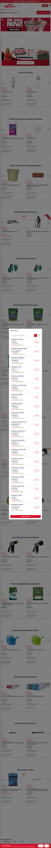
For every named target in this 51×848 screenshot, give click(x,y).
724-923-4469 (15, 490)
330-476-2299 (15, 508)
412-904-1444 (15, 453)
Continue (41, 845)
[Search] (35, 335)
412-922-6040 (15, 407)
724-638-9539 (15, 481)
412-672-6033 (15, 380)
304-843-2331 (15, 444)
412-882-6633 (15, 389)
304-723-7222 (15, 398)
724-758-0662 (15, 435)
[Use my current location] (39, 335)
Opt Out (46, 845)
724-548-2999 (15, 416)
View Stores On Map (25, 516)
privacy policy (32, 846)
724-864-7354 (15, 370)
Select (36, 342)
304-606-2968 (15, 499)
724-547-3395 (15, 425)
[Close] (40, 331)
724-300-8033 (15, 471)
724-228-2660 (15, 361)
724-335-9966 (15, 352)
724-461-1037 (15, 343)
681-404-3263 (15, 462)
